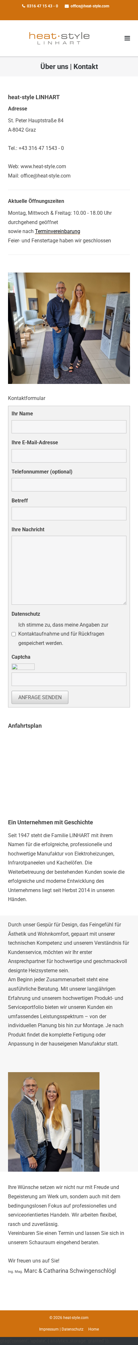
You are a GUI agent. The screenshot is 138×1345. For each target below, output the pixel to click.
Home (93, 1329)
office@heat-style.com (90, 6)
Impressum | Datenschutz (61, 1329)
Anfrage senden (40, 697)
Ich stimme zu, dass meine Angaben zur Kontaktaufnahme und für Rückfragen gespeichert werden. (63, 634)
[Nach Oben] (122, 1329)
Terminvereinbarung (57, 231)
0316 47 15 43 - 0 (42, 6)
